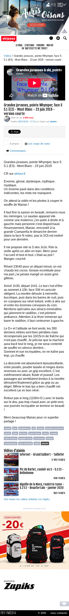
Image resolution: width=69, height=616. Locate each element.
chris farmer (11, 438)
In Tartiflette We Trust (35, 48)
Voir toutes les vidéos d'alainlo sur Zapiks (27, 499)
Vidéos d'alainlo (14, 450)
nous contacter (59, 613)
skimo (40, 428)
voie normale (25, 443)
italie (15, 433)
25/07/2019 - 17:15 (26, 121)
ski (33, 428)
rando (8, 428)
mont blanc (34, 433)
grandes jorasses (54, 428)
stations (29, 45)
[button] (58, 38)
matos (50, 45)
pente (7, 433)
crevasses (39, 438)
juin (15, 428)
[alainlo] (7, 118)
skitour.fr (19, 173)
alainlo (45, 443)
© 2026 (42, 613)
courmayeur (11, 443)
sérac (45, 433)
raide (36, 443)
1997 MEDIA (9, 613)
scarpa (53, 433)
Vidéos (8, 55)
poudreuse (24, 428)
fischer (23, 433)
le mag (19, 45)
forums (40, 45)
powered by (9, 581)
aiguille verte (25, 438)
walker (49, 438)
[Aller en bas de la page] (64, 603)
